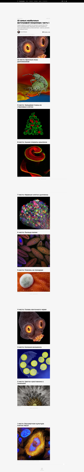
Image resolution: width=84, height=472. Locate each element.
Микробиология (33, 34)
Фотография (20, 34)
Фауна (30, 34)
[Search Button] (64, 1)
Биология (21, 18)
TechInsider (22, 1)
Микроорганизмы (27, 34)
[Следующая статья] (42, 464)
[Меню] (17, 1)
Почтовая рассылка (62, 1)
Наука (18, 18)
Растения (23, 34)
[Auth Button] (66, 1)
